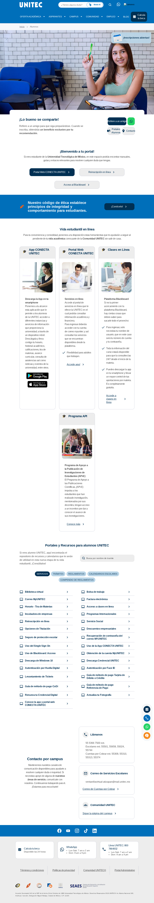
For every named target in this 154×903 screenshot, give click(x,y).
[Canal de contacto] (118, 5)
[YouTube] (68, 831)
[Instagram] (77, 831)
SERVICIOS (42, 574)
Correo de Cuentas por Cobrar (99, 789)
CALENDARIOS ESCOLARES (103, 574)
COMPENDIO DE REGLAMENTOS (77, 580)
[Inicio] (31, 5)
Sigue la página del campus (97, 813)
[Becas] (146, 709)
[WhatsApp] (146, 726)
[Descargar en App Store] (37, 384)
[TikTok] (86, 831)
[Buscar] (110, 5)
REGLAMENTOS (76, 574)
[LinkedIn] (94, 831)
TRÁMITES (58, 574)
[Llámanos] (146, 718)
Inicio (22, 27)
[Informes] (146, 735)
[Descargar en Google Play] (37, 375)
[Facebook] (59, 831)
